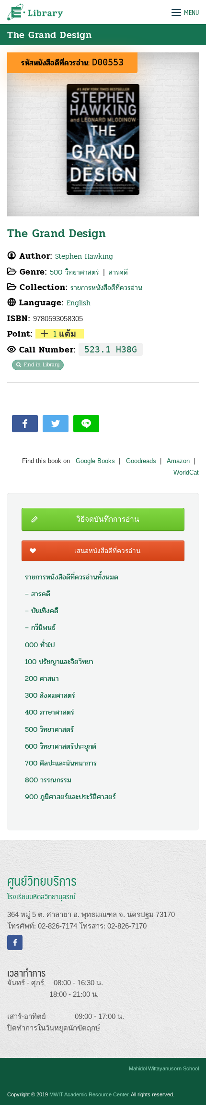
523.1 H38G (110, 349)
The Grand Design (56, 233)
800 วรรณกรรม (48, 780)
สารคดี (118, 272)
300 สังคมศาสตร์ (50, 695)
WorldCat (186, 472)
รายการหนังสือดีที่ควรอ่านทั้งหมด (71, 577)
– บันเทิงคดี (41, 610)
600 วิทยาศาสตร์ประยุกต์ (60, 746)
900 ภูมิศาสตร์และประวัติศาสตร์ (70, 797)
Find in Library (41, 365)
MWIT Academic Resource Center (88, 1094)
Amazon (178, 461)
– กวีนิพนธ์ (40, 627)
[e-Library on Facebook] (15, 942)
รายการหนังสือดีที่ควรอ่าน (106, 287)
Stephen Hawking (84, 256)
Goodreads (141, 461)
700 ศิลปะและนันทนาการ (61, 763)
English (79, 303)
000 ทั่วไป (40, 645)
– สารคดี (37, 594)
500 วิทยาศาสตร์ (74, 272)
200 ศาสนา (42, 678)
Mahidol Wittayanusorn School (164, 1068)
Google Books (95, 461)
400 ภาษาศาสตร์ (49, 712)
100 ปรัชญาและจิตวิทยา (59, 661)
